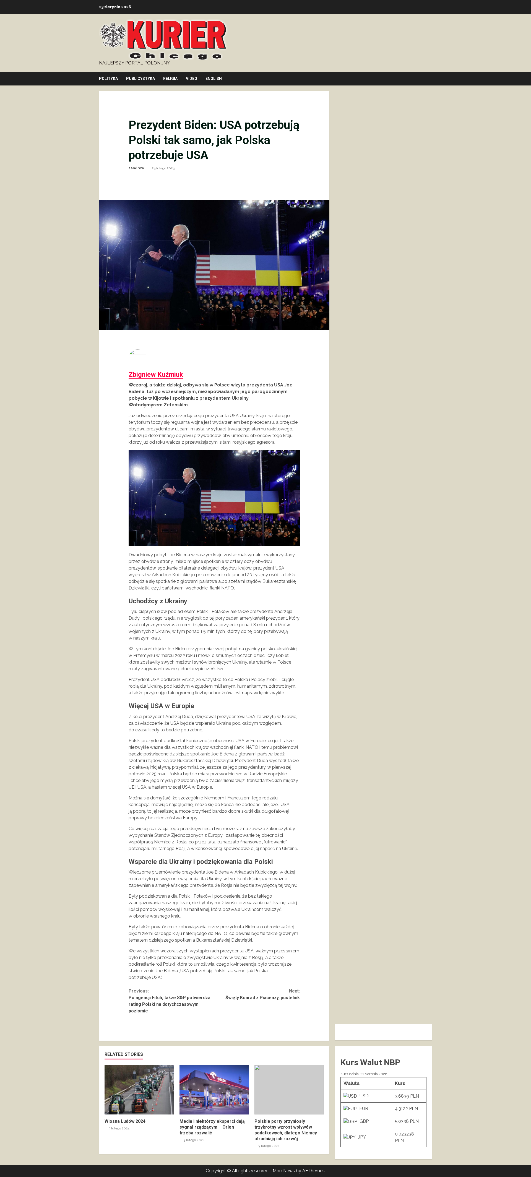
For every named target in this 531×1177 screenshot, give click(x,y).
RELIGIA (170, 78)
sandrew (136, 168)
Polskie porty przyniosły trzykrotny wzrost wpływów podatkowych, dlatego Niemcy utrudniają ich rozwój (289, 1089)
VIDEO (191, 78)
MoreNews (284, 1170)
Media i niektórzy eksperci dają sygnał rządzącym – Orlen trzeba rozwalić (214, 1089)
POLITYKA (108, 78)
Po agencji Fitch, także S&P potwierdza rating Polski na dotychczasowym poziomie (169, 1001)
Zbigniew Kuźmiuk (156, 374)
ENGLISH (213, 78)
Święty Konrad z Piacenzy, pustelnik (262, 994)
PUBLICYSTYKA (140, 78)
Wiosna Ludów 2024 (139, 1089)
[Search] (430, 79)
